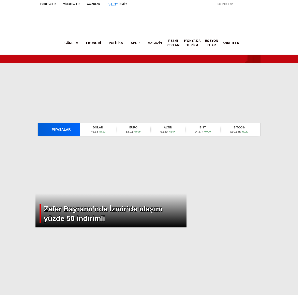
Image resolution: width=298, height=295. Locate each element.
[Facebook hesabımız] (236, 4)
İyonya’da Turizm (193, 43)
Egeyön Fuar (212, 43)
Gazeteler (262, 158)
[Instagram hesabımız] (247, 4)
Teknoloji (257, 115)
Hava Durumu (263, 141)
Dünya (256, 83)
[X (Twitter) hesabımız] (272, 221)
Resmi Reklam (174, 43)
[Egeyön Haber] (54, 27)
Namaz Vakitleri (267, 149)
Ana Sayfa (262, 22)
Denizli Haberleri (54, 290)
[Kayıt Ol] (245, 43)
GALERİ (49, 4)
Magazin (257, 99)
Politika (256, 75)
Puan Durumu (264, 166)
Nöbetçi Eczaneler (268, 132)
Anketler (230, 43)
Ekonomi (257, 67)
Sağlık (255, 107)
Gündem (258, 58)
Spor (254, 91)
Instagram (274, 232)
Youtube (274, 244)
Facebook (273, 210)
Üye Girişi (261, 40)
